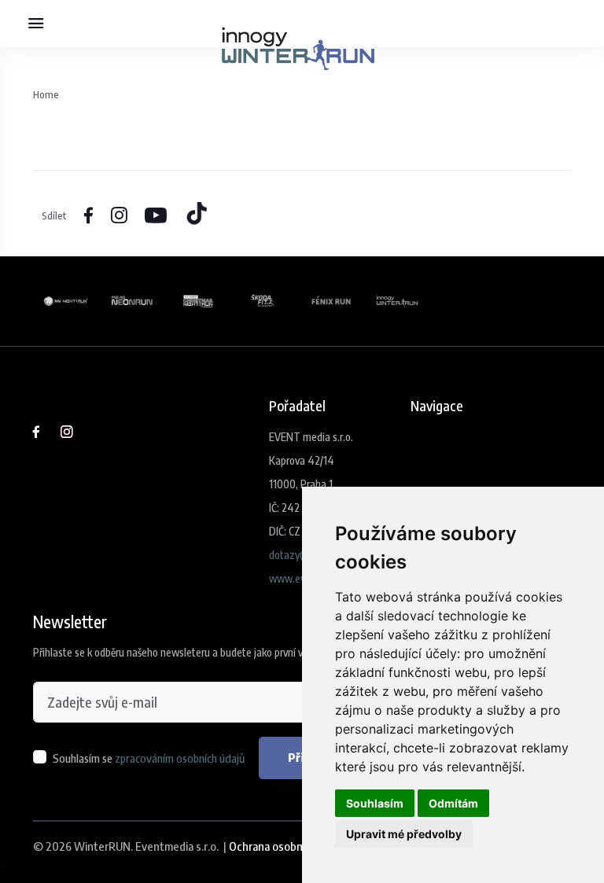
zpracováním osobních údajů (180, 758)
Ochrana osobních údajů (286, 846)
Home (46, 94)
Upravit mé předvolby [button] (404, 834)
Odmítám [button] (453, 803)
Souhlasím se (149, 758)
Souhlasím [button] (374, 803)
